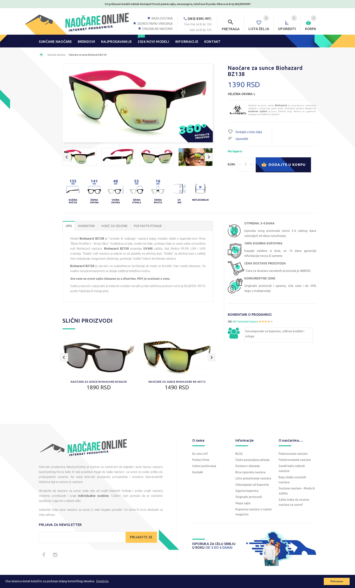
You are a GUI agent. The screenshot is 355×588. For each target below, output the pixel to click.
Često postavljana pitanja (252, 459)
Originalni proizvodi (248, 496)
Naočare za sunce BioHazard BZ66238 (99, 381)
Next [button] (209, 157)
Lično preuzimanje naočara (253, 478)
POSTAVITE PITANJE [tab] (148, 226)
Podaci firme (200, 459)
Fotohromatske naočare (295, 459)
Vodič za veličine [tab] (114, 226)
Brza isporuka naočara (250, 472)
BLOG (239, 453)
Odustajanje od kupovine (252, 484)
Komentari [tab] (86, 226)
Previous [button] (66, 157)
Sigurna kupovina (246, 490)
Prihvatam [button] (336, 581)
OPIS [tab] (69, 226)
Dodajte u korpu (286, 164)
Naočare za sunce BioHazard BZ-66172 (177, 381)
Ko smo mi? (200, 453)
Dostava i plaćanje (247, 466)
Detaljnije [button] (102, 581)
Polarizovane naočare (293, 453)
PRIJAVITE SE (141, 537)
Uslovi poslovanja (204, 466)
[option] (79, 157)
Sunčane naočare (56, 55)
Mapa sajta (242, 503)
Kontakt (197, 472)
